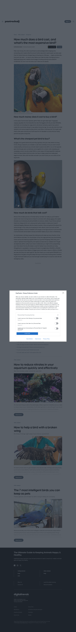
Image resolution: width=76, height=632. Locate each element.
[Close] (63, 293)
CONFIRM (27, 333)
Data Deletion (29, 338)
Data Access (38, 338)
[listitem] (38, 315)
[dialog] (38, 316)
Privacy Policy (46, 338)
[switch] (56, 318)
